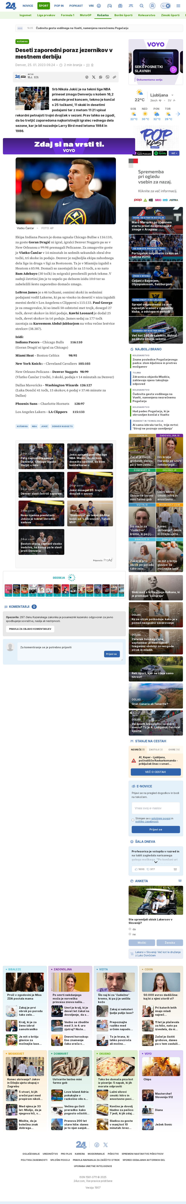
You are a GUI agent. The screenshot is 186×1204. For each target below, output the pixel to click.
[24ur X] (105, 1145)
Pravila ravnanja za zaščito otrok (96, 1160)
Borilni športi (123, 15)
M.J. (30, 77)
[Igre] (109, 6)
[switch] (166, 6)
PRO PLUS (66, 1153)
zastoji (156, 749)
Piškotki (113, 1153)
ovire (174, 749)
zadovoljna (63, 969)
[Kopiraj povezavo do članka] (114, 77)
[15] (114, 590)
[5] (33, 590)
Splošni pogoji (60, 1160)
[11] (81, 590)
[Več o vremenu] (177, 113)
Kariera (80, 1153)
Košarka (103, 15)
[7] (49, 590)
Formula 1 (67, 15)
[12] (90, 590)
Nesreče (138, 749)
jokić (44, 426)
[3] (16, 590)
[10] (73, 590)
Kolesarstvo (146, 15)
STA (36, 77)
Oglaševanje (31, 1153)
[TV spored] (120, 6)
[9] (65, 590)
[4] (25, 590)
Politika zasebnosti (34, 1160)
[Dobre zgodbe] (99, 6)
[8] (57, 590)
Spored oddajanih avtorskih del (144, 1160)
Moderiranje (96, 1153)
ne (134, 934)
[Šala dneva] (174, 869)
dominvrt (61, 1053)
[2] (8, 590)
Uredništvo (50, 1153)
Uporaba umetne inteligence (93, 1166)
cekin (149, 969)
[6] (41, 590)
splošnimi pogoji (161, 818)
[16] (122, 590)
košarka (22, 426)
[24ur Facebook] (96, 1145)
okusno (105, 1053)
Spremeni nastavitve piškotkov (142, 1153)
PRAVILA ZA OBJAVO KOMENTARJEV (30, 629)
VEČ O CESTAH (155, 772)
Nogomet (24, 15)
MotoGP (85, 15)
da (134, 929)
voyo (148, 1053)
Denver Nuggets (62, 426)
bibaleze (14, 969)
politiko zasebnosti (147, 821)
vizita (103, 969)
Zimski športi (170, 15)
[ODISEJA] (64, 578)
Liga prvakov (46, 15)
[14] (106, 590)
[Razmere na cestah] (131, 6)
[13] (98, 590)
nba (34, 426)
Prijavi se (111, 654)
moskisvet (16, 1053)
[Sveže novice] (20, 28)
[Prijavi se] (152, 6)
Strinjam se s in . (154, 820)
